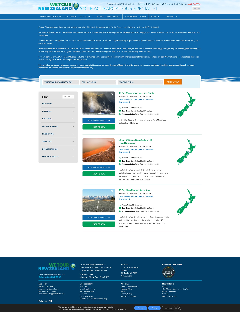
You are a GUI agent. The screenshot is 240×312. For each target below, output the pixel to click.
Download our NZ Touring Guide (121, 4)
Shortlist (141, 4)
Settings (168, 308)
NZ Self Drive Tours (49, 17)
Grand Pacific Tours (87, 289)
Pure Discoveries (86, 296)
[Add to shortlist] (98, 103)
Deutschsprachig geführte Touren (51, 294)
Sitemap (165, 294)
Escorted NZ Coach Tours (78, 17)
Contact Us (171, 17)
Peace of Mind (126, 289)
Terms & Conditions (128, 296)
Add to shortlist (112, 95)
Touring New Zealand (135, 17)
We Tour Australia (169, 296)
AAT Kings (84, 286)
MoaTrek (83, 294)
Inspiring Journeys (87, 291)
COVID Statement (169, 291)
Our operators (86, 283)
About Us (155, 17)
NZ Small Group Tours (107, 17)
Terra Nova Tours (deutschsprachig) (93, 299)
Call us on (189, 4)
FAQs (123, 291)
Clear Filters (68, 97)
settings (123, 309)
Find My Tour (173, 82)
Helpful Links (168, 283)
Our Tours (43, 283)
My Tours (154, 4)
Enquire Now (98, 127)
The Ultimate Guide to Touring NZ (175, 289)
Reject (154, 308)
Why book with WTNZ (129, 286)
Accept (140, 308)
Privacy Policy (126, 294)
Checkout (168, 4)
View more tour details (99, 120)
